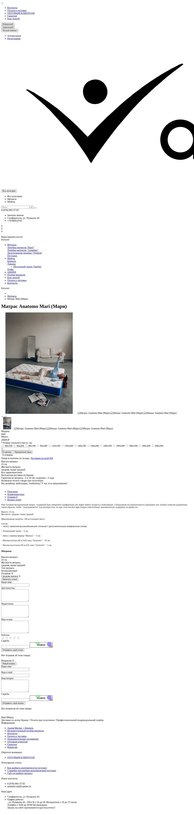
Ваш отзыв (6, 619)
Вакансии (12, 747)
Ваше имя (6, 582)
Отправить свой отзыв (12, 650)
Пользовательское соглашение (22, 739)
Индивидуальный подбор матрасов (25, 730)
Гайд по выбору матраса (19, 773)
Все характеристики (11, 472)
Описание (12, 491)
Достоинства (8, 588)
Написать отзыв (9, 579)
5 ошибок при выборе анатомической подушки (31, 770)
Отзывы (12, 497)
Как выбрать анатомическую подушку (27, 768)
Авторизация (14, 35)
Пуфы (10, 269)
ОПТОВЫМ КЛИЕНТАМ (21, 13)
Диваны (11, 264)
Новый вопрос (8, 663)
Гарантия (12, 16)
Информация (8, 723)
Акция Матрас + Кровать (20, 728)
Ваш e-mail (6, 672)
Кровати (11, 261)
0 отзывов (7, 455)
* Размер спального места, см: (16, 442)
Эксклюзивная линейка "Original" (24, 253)
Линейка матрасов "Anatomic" (22, 250)
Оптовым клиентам (17, 741)
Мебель (11, 258)
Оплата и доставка (17, 10)
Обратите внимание (11, 752)
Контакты (12, 7)
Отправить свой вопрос (13, 703)
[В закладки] (2, 416)
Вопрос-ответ (14, 499)
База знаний (13, 18)
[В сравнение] (5, 416)
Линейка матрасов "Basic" (20, 247)
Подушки (12, 255)
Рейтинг (5, 635)
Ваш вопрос (7, 678)
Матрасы (12, 244)
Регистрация (13, 38)
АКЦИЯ (11, 272)
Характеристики (15, 494)
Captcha (5, 640)
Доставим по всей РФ (41, 458)
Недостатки (7, 603)
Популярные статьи (11, 762)
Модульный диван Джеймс (27, 266)
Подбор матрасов (16, 275)
